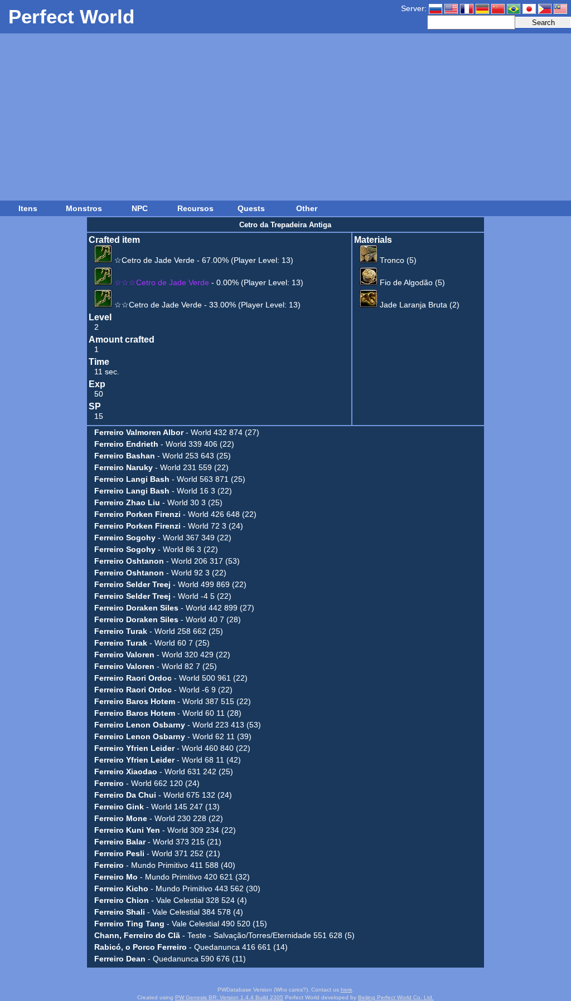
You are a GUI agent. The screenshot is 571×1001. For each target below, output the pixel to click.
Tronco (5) (397, 260)
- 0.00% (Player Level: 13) (208, 282)
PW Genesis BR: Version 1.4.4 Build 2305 (229, 997)
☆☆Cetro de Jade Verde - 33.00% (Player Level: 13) (206, 304)
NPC (140, 208)
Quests (251, 208)
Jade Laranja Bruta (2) (418, 304)
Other (306, 208)
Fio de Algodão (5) (411, 282)
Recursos (195, 208)
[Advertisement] (285, 117)
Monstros (84, 208)
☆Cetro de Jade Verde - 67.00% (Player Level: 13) (202, 260)
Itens (27, 208)
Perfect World (71, 16)
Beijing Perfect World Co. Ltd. (396, 997)
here (346, 990)
